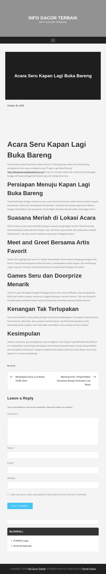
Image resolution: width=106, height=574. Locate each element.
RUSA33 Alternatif (22, 546)
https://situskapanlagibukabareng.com (25, 172)
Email (10, 463)
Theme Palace (89, 569)
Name (11, 448)
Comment (12, 414)
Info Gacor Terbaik (53, 17)
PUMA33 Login (20, 541)
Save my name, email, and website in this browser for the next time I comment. (48, 495)
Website (11, 478)
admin (12, 366)
